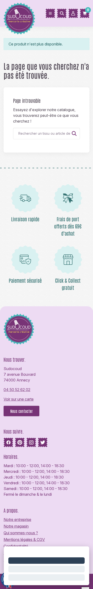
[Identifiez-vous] (73, 13)
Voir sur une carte (19, 399)
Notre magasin (16, 526)
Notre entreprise (17, 519)
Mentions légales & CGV (24, 539)
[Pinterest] (20, 442)
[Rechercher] (62, 13)
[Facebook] (8, 442)
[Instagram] (31, 442)
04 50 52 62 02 (17, 389)
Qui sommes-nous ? (21, 532)
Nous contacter (21, 411)
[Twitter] (42, 442)
